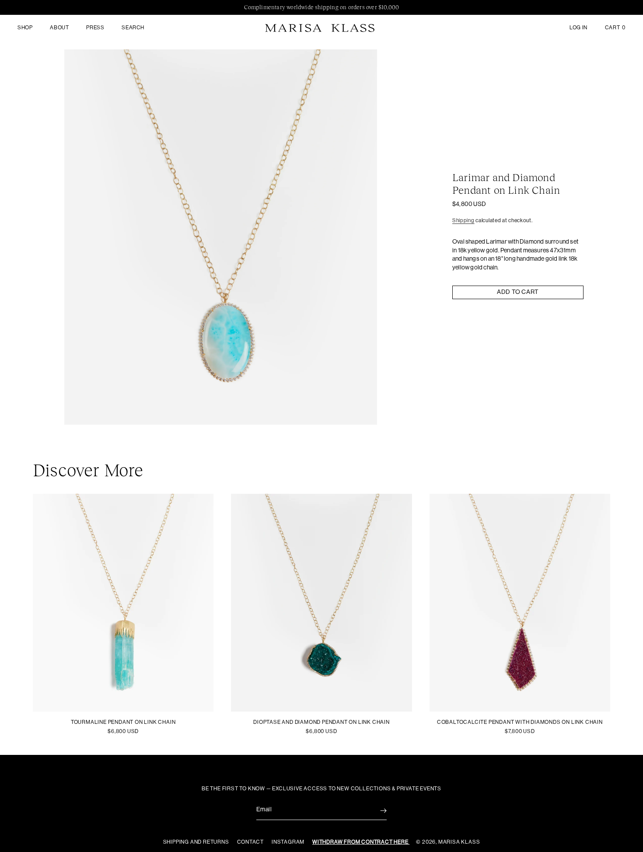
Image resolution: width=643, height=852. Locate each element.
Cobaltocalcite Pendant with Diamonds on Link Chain (520, 722)
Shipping (463, 220)
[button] (25, 28)
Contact (251, 842)
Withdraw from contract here (360, 842)
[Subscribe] (377, 811)
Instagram (289, 842)
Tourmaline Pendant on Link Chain (123, 722)
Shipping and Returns (197, 842)
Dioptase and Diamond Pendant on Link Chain (321, 722)
